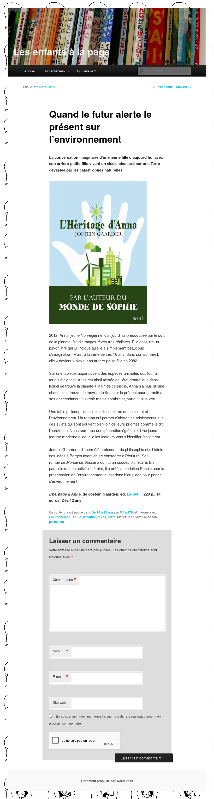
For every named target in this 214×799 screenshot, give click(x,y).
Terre (112, 517)
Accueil (29, 70)
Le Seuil (134, 494)
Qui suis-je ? (86, 70)
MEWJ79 (126, 512)
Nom (60, 651)
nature (91, 517)
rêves (102, 517)
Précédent (162, 86)
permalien (56, 521)
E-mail (60, 677)
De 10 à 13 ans (103, 512)
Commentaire (64, 579)
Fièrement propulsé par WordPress (107, 780)
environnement (60, 517)
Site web (59, 702)
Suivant (183, 86)
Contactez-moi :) (56, 70)
